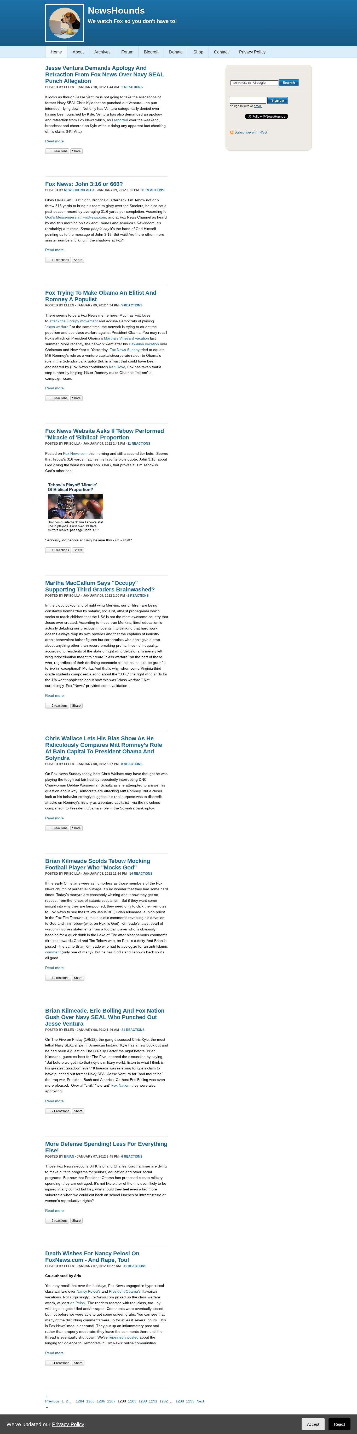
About (78, 52)
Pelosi (80, 1303)
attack (54, 321)
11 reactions (152, 190)
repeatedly (117, 1337)
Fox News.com (75, 453)
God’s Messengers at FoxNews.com (75, 217)
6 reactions (131, 1156)
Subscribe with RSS (250, 132)
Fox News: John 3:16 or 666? (84, 184)
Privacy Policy (252, 52)
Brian (69, 1156)
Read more (54, 141)
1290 (143, 1401)
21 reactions (133, 1030)
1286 (101, 1401)
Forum (127, 52)
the (63, 321)
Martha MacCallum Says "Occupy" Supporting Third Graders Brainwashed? (100, 586)
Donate (176, 52)
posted (133, 1337)
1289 (132, 1401)
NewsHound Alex (79, 190)
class (51, 327)
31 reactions (134, 1266)
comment (53, 952)
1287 (111, 1401)
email (258, 106)
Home (56, 52)
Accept (313, 1424)
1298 (180, 1401)
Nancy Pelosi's (89, 1291)
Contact (221, 52)
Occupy (73, 321)
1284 (80, 1401)
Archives (102, 52)
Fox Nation (120, 1085)
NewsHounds (116, 10)
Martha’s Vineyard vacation (126, 338)
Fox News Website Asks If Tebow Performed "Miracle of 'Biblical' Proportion (104, 434)
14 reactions (140, 873)
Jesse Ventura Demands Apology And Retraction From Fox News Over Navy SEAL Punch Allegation (104, 74)
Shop (198, 52)
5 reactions (132, 87)
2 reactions (138, 595)
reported (121, 120)
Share (76, 151)
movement (89, 321)
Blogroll (151, 52)
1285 (90, 1401)
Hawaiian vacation (144, 344)
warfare (62, 327)
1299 (190, 1401)
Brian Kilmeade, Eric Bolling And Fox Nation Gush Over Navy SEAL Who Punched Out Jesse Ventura (104, 1017)
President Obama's (125, 1291)
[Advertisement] (106, 164)
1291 (153, 1401)
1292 (163, 1401)
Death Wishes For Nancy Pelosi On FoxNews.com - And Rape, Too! (92, 1256)
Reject (339, 1424)
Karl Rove (117, 367)
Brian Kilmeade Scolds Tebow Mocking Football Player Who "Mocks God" (97, 864)
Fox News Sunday (125, 350)
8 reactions (131, 764)
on (72, 1303)
